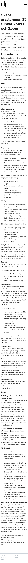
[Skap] (3, 5)
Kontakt (17, 555)
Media (16, 557)
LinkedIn (3, 561)
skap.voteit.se (10, 111)
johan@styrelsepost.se (15, 80)
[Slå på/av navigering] (25, 5)
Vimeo (2, 559)
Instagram (3, 557)
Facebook (3, 555)
